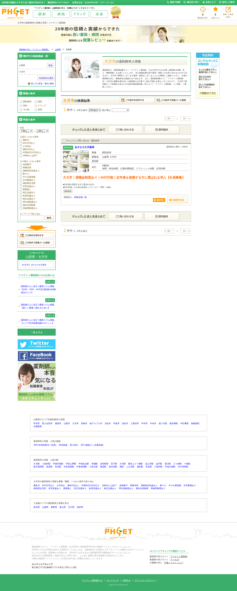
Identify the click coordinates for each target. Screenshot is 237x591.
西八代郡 (163, 423)
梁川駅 (168, 464)
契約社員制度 (29, 205)
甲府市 (36, 423)
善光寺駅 (113, 467)
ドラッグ (42, 105)
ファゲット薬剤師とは (92, 580)
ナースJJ (174, 559)
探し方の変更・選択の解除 (42, 83)
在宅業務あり (29, 180)
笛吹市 (125, 423)
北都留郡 (37, 426)
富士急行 (74, 445)
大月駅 (36, 464)
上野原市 (135, 423)
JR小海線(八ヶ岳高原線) (92, 445)
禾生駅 (149, 467)
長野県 (54, 507)
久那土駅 (93, 467)
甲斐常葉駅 (58, 464)
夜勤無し (27, 189)
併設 (25, 105)
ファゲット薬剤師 (178, 556)
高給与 (26, 140)
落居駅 (103, 467)
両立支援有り (29, 192)
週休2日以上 (29, 149)
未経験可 (27, 164)
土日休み (27, 146)
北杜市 (108, 423)
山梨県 (58, 49)
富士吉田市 (47, 423)
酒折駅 (140, 467)
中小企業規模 (29, 177)
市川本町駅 (183, 467)
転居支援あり (29, 195)
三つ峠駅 (177, 464)
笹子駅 (114, 464)
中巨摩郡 (184, 423)
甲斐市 (116, 423)
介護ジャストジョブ (173, 562)
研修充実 (27, 167)
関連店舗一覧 (80, 197)
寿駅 (122, 467)
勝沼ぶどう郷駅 (135, 464)
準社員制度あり (30, 202)
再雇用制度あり (30, 208)
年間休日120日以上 (32, 152)
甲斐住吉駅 (84, 464)
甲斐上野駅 (71, 464)
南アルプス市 (96, 423)
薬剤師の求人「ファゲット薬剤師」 (34, 49)
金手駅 (159, 464)
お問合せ (126, 580)
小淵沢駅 (46, 464)
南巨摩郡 (174, 423)
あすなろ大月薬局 (84, 147)
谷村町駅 (104, 464)
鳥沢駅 (58, 467)
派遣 (40, 109)
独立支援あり (29, 199)
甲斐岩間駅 (82, 467)
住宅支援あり (29, 186)
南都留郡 (195, 423)
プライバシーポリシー (144, 580)
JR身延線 (63, 445)
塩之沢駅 (149, 464)
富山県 (63, 507)
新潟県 (36, 507)
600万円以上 (29, 143)
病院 (40, 101)
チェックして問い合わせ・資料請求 (82, 140)
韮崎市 (84, 423)
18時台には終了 (30, 155)
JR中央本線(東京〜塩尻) (44, 445)
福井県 (80, 507)
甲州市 (144, 423)
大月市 (75, 423)
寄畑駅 (94, 464)
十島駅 (187, 464)
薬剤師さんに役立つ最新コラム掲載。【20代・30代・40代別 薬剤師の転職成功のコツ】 (38, 289)
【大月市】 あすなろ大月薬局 (33, 265)
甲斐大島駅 (170, 467)
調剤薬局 (27, 101)
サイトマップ (112, 580)
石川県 (71, 507)
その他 (26, 109)
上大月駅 (130, 467)
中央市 (153, 423)
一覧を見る (37, 332)
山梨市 (67, 423)
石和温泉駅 (69, 467)
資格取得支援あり (31, 170)
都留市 (58, 423)
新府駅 (49, 467)
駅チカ (26, 174)
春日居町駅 (38, 467)
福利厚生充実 (29, 183)
